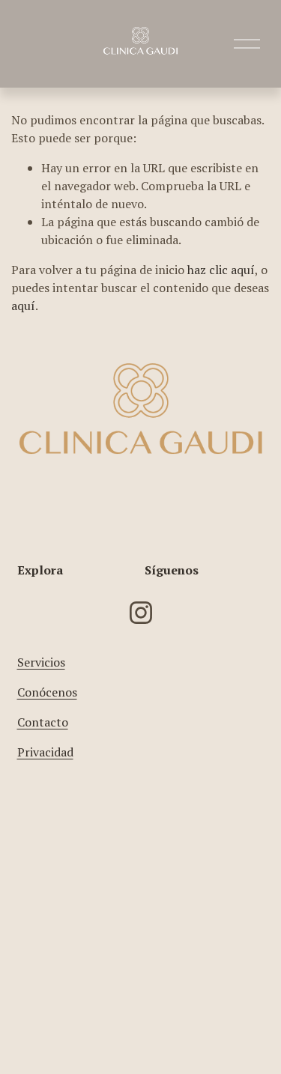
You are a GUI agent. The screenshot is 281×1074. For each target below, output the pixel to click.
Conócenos (47, 692)
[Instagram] (141, 613)
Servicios (41, 662)
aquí (23, 305)
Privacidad (45, 752)
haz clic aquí (221, 269)
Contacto (42, 722)
